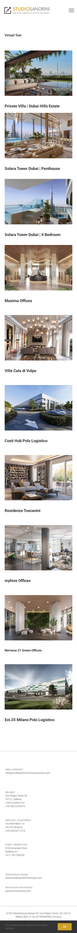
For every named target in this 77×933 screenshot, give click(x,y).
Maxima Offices (18, 301)
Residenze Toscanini (22, 510)
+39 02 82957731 (15, 802)
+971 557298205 (15, 855)
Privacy (57, 916)
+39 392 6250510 (15, 806)
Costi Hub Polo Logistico (26, 441)
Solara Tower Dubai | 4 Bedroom (33, 234)
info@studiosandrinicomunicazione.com (27, 772)
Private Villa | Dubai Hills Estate (32, 106)
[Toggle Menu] (71, 10)
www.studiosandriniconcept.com (23, 877)
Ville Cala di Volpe (20, 371)
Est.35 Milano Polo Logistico (29, 720)
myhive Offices (18, 580)
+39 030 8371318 (15, 830)
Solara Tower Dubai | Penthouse (32, 168)
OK (64, 926)
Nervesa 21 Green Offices (23, 650)
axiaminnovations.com (18, 890)
